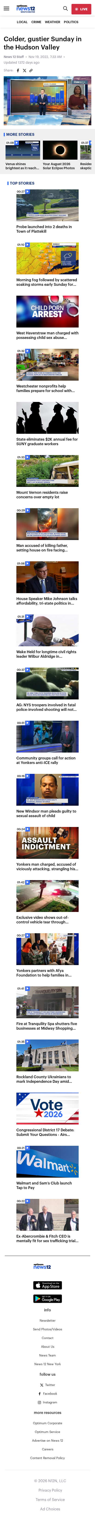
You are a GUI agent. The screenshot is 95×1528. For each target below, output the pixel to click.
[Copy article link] (31, 70)
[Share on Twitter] (24, 70)
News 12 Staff (14, 57)
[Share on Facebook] (18, 70)
